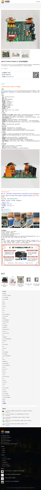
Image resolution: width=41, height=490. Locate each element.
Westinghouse (36, 193)
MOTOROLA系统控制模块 (6, 355)
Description (3, 83)
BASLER (3, 304)
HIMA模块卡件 (4, 327)
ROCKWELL (4, 372)
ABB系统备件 (5, 68)
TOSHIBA (3, 384)
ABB (2, 193)
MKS (3, 350)
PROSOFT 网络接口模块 (6, 365)
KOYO (3, 342)
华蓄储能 (3, 401)
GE (4, 193)
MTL (3, 357)
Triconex (3, 195)
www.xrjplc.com (7, 209)
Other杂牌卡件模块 (5, 363)
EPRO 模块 (4, 318)
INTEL (3, 335)
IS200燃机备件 (4, 336)
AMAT (3, 301)
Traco (3, 386)
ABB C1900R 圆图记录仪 (28, 285)
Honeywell (15, 193)
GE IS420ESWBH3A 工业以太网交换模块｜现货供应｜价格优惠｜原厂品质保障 (17, 417)
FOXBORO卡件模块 (5, 321)
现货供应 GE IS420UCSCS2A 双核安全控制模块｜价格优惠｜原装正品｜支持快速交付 (18, 420)
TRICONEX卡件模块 (5, 387)
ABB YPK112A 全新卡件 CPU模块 (12, 285)
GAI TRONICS (4, 323)
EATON (3, 310)
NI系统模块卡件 (4, 361)
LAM (3, 346)
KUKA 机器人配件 (5, 344)
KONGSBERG (4, 340)
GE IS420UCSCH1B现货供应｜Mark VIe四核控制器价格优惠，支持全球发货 (17, 414)
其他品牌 (3, 399)
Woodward (30, 195)
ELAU (3, 312)
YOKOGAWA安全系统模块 (6, 397)
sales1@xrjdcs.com (10, 76)
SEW (3, 378)
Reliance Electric (4, 369)
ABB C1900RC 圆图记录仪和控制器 (36, 285)
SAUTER (3, 374)
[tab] (20, 83)
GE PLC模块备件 (4, 325)
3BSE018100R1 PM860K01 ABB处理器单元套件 (20, 285)
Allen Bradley (9, 193)
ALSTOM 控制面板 (5, 297)
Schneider (20, 195)
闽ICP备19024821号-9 (31, 487)
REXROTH (3, 370)
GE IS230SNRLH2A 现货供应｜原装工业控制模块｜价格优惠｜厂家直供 (16, 423)
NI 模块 (3, 359)
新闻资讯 (3, 450)
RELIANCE (4, 367)
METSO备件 (4, 348)
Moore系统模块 (4, 353)
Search (37, 406)
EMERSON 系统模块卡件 (6, 314)
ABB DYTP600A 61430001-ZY (7, 90)
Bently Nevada (25, 193)
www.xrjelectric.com (7, 210)
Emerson (19, 193)
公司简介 (3, 448)
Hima (16, 195)
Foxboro (7, 195)
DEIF (3, 308)
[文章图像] (3, 411)
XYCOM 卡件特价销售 (5, 395)
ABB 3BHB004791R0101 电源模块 (4, 285)
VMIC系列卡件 (4, 391)
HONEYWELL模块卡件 (5, 329)
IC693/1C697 (4, 331)
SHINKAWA (4, 380)
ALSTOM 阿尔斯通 (5, 299)
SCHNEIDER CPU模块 (5, 376)
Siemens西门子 (4, 382)
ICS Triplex (12, 195)
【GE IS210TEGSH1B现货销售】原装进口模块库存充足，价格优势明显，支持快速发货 (18, 410)
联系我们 (3, 452)
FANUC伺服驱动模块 (5, 319)
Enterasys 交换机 (5, 316)
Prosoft (30, 193)
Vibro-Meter (4, 389)
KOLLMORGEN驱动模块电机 (6, 338)
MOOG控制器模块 (5, 352)
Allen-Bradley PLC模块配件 (6, 295)
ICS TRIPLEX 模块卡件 (5, 333)
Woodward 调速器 (5, 393)
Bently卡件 (4, 306)
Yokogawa (25, 195)
